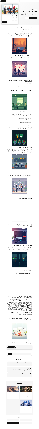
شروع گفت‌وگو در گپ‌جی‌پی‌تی (12, 347)
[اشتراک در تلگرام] (25, 29)
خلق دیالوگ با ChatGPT (18, 317)
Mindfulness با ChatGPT (24, 321)
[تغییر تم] (19, 1)
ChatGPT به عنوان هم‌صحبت (23, 128)
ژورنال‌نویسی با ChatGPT (14, 175)
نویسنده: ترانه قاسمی (19, 27)
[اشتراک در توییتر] (28, 29)
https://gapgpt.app (16, 300)
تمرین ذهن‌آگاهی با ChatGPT (14, 57)
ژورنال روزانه (25, 319)
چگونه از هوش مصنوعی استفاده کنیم (23, 196)
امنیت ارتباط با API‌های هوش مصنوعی (16, 225)
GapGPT (31, 86)
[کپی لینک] (23, 29)
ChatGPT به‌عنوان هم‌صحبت (27, 174)
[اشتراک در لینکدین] (26, 29)
